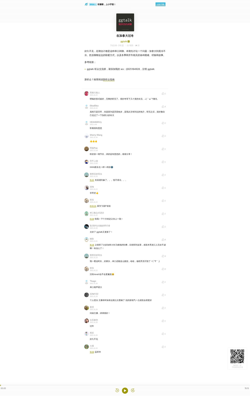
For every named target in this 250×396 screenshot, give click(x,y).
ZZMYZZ (94, 294)
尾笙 (92, 332)
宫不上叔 (94, 161)
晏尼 (92, 307)
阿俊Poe (94, 148)
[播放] (125, 391)
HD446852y (96, 122)
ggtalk (124, 41)
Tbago (93, 281)
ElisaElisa (94, 105)
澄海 (92, 187)
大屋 (92, 346)
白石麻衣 (94, 320)
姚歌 (92, 238)
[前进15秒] (132, 390)
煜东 (92, 199)
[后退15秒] (117, 390)
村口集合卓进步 (97, 212)
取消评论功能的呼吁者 (100, 225)
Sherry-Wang (96, 135)
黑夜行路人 (95, 92)
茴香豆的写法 (96, 174)
